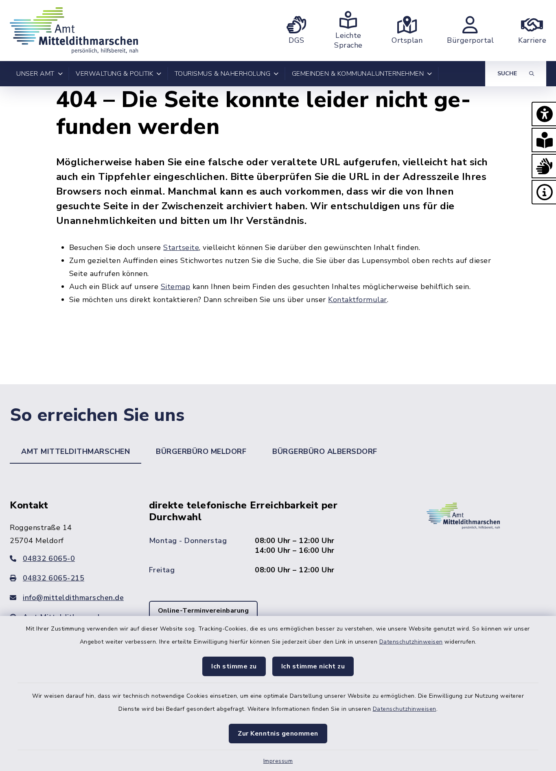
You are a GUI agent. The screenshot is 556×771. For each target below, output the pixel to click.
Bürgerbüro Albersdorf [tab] (324, 451)
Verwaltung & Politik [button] (114, 73)
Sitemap (175, 286)
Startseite (181, 247)
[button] (544, 114)
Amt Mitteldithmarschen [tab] (75, 451)
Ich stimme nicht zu (313, 666)
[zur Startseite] (74, 30)
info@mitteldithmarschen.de (73, 597)
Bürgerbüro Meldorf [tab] (201, 451)
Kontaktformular (357, 299)
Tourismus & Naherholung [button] (223, 73)
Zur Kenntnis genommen (278, 733)
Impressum (278, 761)
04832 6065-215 (53, 578)
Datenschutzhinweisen (411, 642)
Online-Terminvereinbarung (203, 610)
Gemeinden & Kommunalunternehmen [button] (358, 73)
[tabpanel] (278, 571)
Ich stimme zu (234, 666)
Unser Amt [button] (35, 73)
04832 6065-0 (49, 558)
